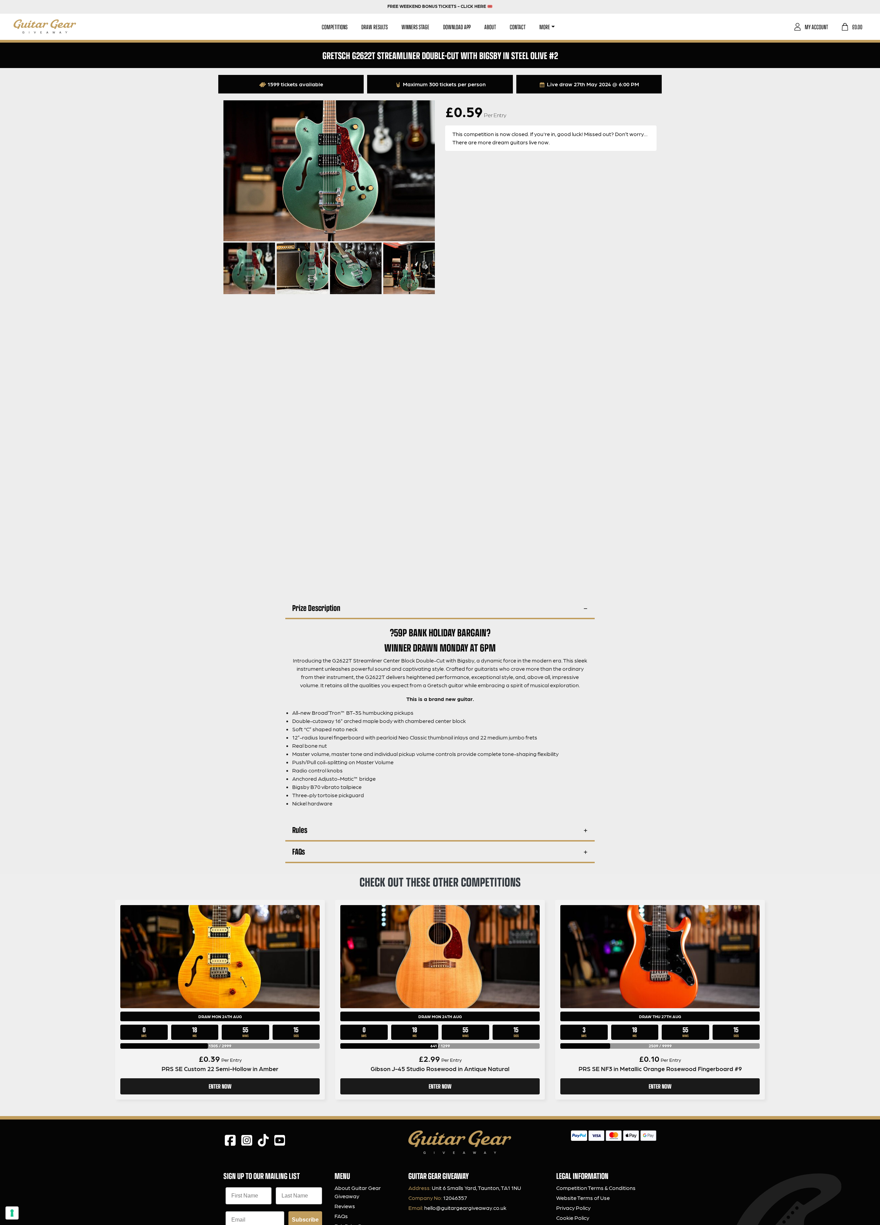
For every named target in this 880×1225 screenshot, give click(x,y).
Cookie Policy (572, 1217)
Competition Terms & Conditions (596, 1187)
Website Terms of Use (583, 1197)
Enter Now (220, 1086)
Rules (299, 830)
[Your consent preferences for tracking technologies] (12, 1213)
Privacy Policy (573, 1207)
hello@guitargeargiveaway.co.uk (465, 1207)
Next (425, 267)
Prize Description (316, 608)
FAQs (298, 851)
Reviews (344, 1206)
